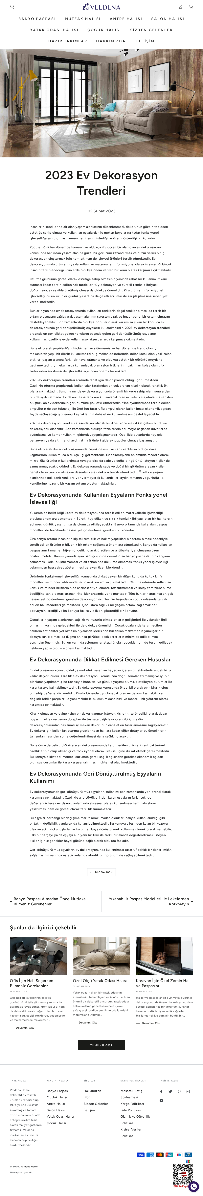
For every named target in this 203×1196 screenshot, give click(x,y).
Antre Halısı (56, 1104)
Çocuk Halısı (56, 1123)
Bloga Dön (104, 872)
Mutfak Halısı (57, 1097)
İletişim (89, 1110)
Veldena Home (29, 1166)
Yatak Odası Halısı (60, 1116)
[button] (12, 6)
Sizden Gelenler (96, 1104)
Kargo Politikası (132, 1104)
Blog (87, 1097)
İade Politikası (131, 1110)
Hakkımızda (92, 1091)
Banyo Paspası (58, 1091)
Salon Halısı (56, 1110)
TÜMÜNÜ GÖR (101, 1045)
